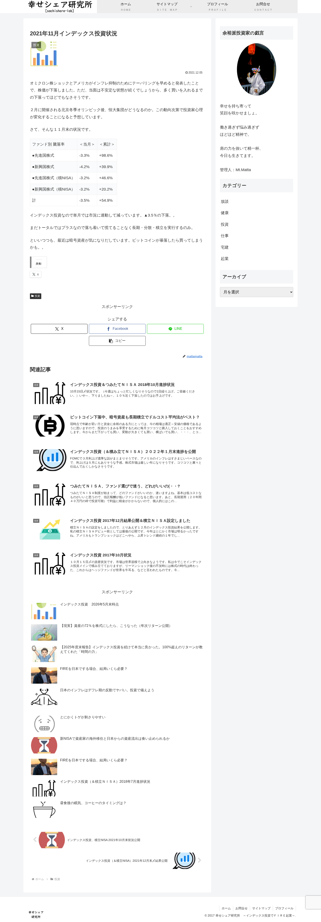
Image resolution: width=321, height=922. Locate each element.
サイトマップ (261, 908)
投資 (37, 296)
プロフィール (284, 908)
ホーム (226, 908)
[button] (117, 341)
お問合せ (241, 908)
